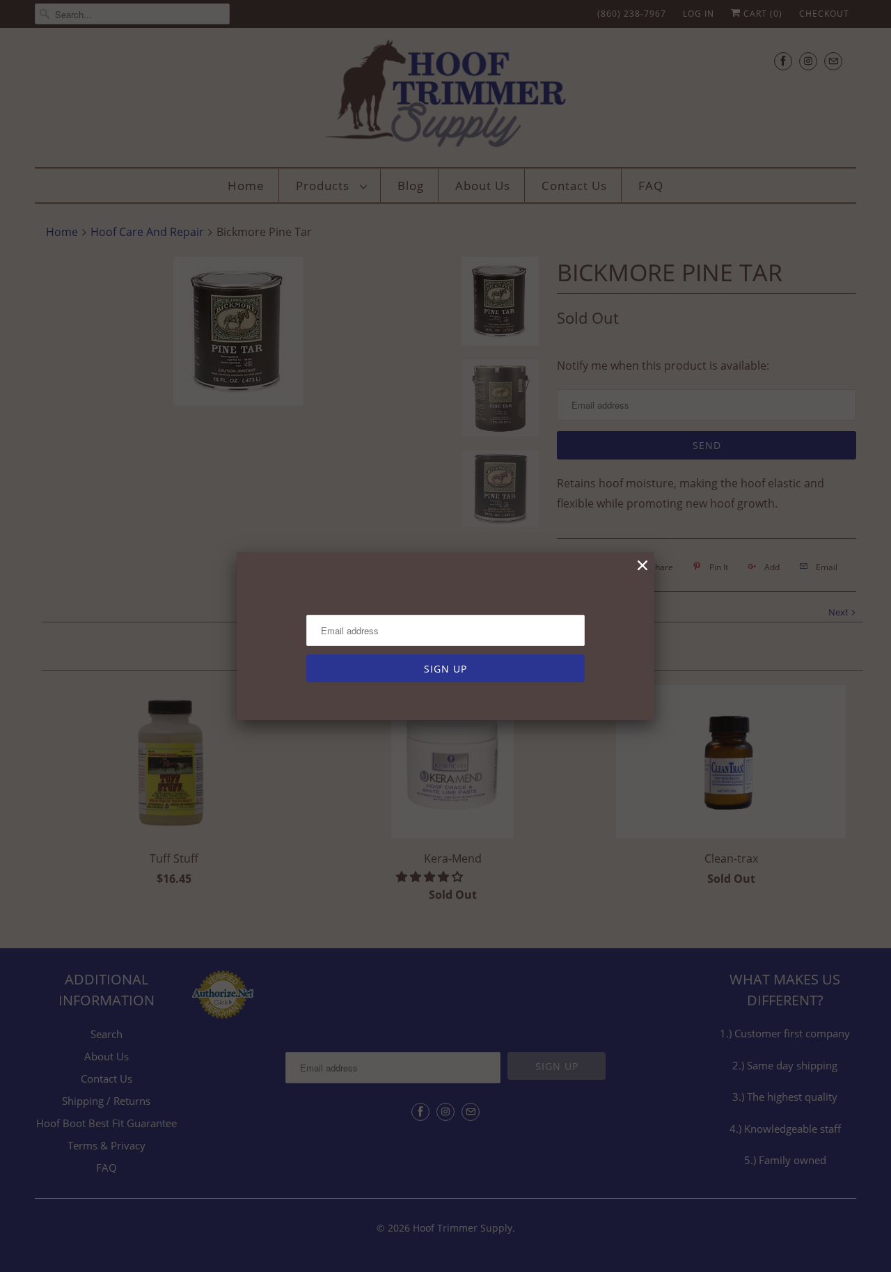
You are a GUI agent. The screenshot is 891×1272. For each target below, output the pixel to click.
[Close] (642, 566)
